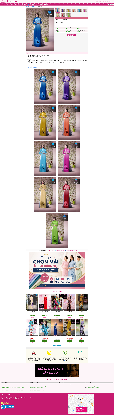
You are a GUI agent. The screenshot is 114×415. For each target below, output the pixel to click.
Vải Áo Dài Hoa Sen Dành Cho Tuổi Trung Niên (36, 387)
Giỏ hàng (111, 4)
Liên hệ (97, 1)
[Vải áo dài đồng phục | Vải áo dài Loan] (57, 289)
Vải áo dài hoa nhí (69, 311)
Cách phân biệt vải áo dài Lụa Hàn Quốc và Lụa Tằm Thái (66, 386)
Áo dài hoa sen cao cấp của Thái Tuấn (91, 384)
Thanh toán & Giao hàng (106, 1)
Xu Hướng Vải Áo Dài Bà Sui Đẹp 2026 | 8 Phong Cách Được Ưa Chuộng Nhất (13, 387)
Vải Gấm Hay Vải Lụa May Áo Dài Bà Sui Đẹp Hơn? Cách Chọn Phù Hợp (12, 390)
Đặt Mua (71, 35)
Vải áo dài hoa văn (32, 311)
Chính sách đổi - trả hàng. (5, 403)
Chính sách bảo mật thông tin (5, 402)
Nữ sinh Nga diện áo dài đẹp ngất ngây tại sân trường (93, 386)
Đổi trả (111, 1)
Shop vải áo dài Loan (7, 394)
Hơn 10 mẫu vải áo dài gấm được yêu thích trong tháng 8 (38, 386)
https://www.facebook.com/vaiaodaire (72, 250)
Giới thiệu (100, 1)
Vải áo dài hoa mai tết (45, 311)
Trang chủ (4, 4)
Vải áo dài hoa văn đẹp (57, 311)
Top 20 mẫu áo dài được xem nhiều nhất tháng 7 (37, 390)
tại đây (65, 360)
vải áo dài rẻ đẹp (9, 396)
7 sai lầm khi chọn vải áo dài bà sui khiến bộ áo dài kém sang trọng (11, 386)
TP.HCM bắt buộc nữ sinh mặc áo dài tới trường (92, 387)
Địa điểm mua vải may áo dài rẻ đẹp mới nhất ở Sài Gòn (66, 384)
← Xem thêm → (57, 345)
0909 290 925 (51, 250)
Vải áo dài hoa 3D (81, 311)
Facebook (46, 4)
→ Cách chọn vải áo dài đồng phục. (32, 67)
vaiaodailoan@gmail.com (60, 250)
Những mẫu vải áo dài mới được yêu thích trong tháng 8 (38, 384)
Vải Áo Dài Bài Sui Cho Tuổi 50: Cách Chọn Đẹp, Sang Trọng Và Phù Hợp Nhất (13, 384)
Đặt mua (33, 315)
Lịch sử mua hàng (40, 4)
